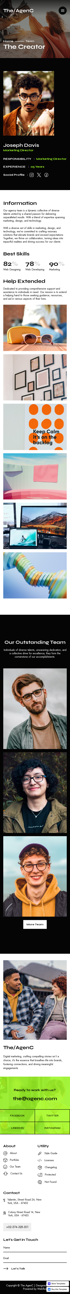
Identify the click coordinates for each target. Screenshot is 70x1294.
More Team (35, 924)
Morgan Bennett (25, 819)
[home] (18, 10)
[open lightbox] (35, 328)
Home (8, 41)
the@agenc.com (35, 1099)
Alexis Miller (20, 735)
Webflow (42, 1289)
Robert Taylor (22, 903)
